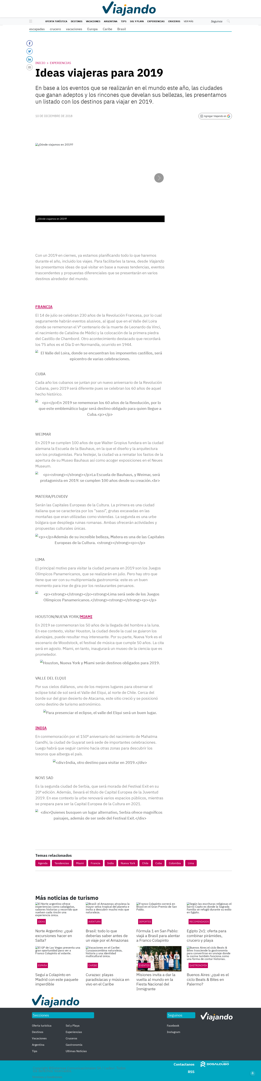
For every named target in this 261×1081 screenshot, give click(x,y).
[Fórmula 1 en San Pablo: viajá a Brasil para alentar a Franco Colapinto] (158, 915)
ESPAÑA (42, 965)
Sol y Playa (137, 21)
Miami (80, 863)
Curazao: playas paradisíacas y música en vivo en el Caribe (107, 979)
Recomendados (199, 921)
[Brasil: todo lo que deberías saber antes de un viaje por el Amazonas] (108, 915)
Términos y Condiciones (47, 1077)
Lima (191, 863)
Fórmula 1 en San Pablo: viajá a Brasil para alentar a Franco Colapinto (158, 935)
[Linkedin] (29, 59)
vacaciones (74, 29)
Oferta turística (56, 21)
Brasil (121, 29)
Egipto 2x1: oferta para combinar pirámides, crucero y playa (206, 935)
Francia (95, 863)
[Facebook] (29, 43)
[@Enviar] (29, 67)
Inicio (40, 63)
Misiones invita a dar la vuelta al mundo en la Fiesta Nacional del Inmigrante (155, 981)
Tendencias (62, 863)
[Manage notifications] (252, 1073)
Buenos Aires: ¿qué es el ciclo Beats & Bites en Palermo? (208, 979)
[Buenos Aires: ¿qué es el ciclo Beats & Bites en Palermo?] (209, 958)
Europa (92, 29)
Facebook (173, 1025)
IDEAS (41, 921)
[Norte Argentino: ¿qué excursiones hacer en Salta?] (57, 915)
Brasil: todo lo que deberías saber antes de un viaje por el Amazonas (107, 935)
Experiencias (156, 21)
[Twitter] (29, 51)
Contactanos (184, 1064)
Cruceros (174, 21)
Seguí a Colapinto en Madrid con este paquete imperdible (56, 979)
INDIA (41, 727)
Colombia (175, 863)
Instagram (173, 1032)
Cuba (158, 863)
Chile (145, 863)
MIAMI (86, 616)
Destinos (76, 21)
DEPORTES (145, 921)
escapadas (37, 29)
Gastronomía (198, 965)
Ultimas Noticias (76, 1051)
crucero (55, 29)
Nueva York (128, 863)
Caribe (107, 29)
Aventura (94, 921)
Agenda (43, 863)
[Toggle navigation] (30, 21)
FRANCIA (44, 306)
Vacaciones (93, 21)
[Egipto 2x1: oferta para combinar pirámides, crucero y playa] (209, 915)
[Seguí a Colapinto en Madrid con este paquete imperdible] (57, 958)
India (110, 863)
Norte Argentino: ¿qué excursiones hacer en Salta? (54, 935)
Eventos (144, 965)
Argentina (110, 21)
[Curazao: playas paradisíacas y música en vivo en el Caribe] (108, 958)
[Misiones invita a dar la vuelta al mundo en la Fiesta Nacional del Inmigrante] (158, 958)
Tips (123, 21)
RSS (191, 1071)
